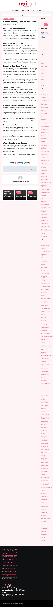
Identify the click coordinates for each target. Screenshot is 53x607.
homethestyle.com (44, 437)
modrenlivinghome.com (45, 527)
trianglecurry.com (44, 500)
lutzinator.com (43, 490)
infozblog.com (43, 172)
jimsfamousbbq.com (44, 92)
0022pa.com (43, 141)
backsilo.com (43, 343)
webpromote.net (44, 176)
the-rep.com (43, 135)
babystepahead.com (44, 371)
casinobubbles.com (44, 423)
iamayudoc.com (44, 452)
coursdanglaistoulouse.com (46, 100)
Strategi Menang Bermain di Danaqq (19, 22)
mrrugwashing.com (44, 337)
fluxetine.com (43, 195)
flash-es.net (43, 340)
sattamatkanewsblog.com (45, 358)
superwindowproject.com (45, 208)
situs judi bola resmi (10, 572)
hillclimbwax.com (44, 375)
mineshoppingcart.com (45, 415)
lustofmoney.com (44, 380)
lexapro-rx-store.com (45, 224)
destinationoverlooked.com (46, 373)
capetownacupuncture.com (46, 271)
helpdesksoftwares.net (45, 395)
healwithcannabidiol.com (45, 497)
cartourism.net (43, 216)
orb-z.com (43, 295)
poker (3, 550)
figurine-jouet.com (44, 519)
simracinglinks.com (44, 122)
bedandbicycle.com (44, 459)
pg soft (5, 553)
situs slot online (9, 578)
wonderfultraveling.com (45, 160)
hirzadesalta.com (44, 420)
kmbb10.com (43, 314)
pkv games (43, 69)
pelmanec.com (43, 248)
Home (13, 10)
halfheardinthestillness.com (46, 191)
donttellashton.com (44, 252)
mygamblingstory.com (45, 244)
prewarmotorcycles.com (45, 120)
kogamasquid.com (44, 229)
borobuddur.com (44, 440)
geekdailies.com (43, 530)
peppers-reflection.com (45, 383)
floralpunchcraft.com (44, 324)
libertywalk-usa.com (44, 94)
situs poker (43, 70)
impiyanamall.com (44, 426)
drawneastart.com (44, 465)
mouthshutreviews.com (45, 418)
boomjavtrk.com (44, 538)
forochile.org (43, 157)
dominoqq (42, 79)
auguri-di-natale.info (44, 103)
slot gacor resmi (5, 559)
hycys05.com (43, 307)
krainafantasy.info (44, 260)
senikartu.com (43, 263)
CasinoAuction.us (44, 201)
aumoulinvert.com (44, 205)
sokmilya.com (43, 535)
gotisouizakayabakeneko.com (46, 277)
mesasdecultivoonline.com (46, 298)
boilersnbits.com (44, 299)
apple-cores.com (44, 217)
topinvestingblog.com (45, 132)
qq (41, 81)
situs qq (42, 85)
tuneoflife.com (43, 384)
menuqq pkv (4, 549)
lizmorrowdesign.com (44, 496)
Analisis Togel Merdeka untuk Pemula (45, 40)
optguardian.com (44, 427)
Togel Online (38, 10)
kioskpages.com (44, 499)
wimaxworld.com (44, 163)
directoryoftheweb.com (45, 251)
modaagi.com (43, 147)
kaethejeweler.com (44, 506)
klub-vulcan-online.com (45, 477)
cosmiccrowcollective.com (46, 274)
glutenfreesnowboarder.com (46, 494)
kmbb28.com (43, 533)
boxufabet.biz (43, 516)
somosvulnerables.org (45, 483)
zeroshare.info (43, 142)
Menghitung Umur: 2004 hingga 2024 (45, 37)
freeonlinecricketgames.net (46, 164)
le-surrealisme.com (44, 125)
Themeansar (20, 603)
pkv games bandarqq (11, 561)
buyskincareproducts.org (45, 226)
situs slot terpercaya (9, 555)
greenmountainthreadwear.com (46, 355)
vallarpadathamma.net (45, 289)
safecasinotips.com (44, 468)
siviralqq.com (43, 345)
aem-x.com (43, 433)
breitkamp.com (43, 478)
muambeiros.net (44, 170)
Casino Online (18, 10)
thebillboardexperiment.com (46, 511)
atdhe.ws (42, 188)
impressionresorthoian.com (46, 346)
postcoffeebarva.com (45, 285)
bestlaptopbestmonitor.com (46, 182)
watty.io (42, 266)
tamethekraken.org (44, 489)
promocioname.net (44, 161)
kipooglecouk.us (44, 202)
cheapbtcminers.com (45, 449)
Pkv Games (23, 10)
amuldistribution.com (44, 439)
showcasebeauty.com (45, 126)
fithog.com (43, 180)
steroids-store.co (44, 177)
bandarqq (42, 76)
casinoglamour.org (44, 232)
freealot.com (43, 455)
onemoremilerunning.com (45, 308)
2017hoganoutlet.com (45, 247)
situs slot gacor (9, 556)
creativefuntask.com (44, 446)
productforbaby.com (44, 293)
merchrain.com (43, 531)
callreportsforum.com (45, 534)
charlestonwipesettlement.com (46, 362)
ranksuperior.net (44, 370)
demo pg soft (10, 571)
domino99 (7, 550)
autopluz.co (43, 111)
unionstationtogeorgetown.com (47, 450)
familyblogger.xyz (44, 474)
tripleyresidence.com (44, 480)
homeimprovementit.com (45, 398)
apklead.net (43, 540)
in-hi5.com (43, 258)
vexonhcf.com (43, 114)
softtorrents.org (44, 481)
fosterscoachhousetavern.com (46, 296)
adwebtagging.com (44, 368)
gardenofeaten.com (44, 305)
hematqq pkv (9, 575)
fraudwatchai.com (44, 431)
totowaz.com (43, 361)
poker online (14, 549)
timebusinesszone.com (45, 381)
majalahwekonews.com (45, 245)
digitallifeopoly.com (44, 421)
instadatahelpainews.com (45, 528)
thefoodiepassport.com (45, 207)
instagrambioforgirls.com (45, 311)
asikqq (42, 59)
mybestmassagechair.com (45, 192)
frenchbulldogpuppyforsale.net (46, 227)
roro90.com (43, 255)
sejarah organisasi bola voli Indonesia (45, 44)
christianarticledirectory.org (46, 235)
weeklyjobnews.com (44, 365)
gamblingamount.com (45, 374)
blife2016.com (43, 493)
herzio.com (43, 257)
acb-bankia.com (44, 339)
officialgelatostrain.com (45, 505)
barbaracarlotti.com (44, 220)
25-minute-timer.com (45, 445)
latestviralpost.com (44, 301)
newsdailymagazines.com (45, 401)
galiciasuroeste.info (44, 150)
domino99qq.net (44, 249)
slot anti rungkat (7, 558)
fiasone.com (43, 326)
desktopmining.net (44, 221)
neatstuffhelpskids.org (45, 154)
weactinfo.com (43, 317)
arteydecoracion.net (44, 179)
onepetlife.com (43, 509)
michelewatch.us (44, 104)
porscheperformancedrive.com (46, 487)
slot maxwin (10, 553)
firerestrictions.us (44, 167)
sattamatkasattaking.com (45, 508)
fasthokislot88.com (44, 467)
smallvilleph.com (44, 148)
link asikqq (42, 75)
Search (43, 18)
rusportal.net (43, 264)
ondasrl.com (43, 491)
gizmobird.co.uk (43, 97)
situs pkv (42, 67)
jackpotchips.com (44, 470)
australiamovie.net (44, 95)
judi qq (42, 61)
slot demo (42, 64)
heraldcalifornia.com (44, 461)
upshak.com (43, 342)
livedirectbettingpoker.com (46, 332)
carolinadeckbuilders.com (45, 131)
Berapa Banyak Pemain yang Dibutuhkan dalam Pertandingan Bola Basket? (45, 49)
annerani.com (43, 138)
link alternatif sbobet (12, 574)
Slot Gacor (33, 10)
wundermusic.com (44, 442)
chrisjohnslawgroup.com (45, 475)
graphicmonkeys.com (45, 462)
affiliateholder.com (44, 387)
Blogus (15, 603)
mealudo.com (43, 329)
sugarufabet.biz (43, 515)
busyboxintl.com (44, 282)
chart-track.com (44, 158)
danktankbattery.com (45, 327)
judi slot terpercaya (44, 66)
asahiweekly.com (44, 456)
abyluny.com (43, 537)
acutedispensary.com (45, 356)
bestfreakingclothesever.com (46, 348)
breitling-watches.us (44, 107)
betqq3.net (43, 198)
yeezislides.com (43, 404)
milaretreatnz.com (44, 145)
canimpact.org (43, 213)
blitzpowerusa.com (44, 304)
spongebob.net (43, 280)
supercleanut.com (44, 458)
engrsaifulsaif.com (44, 448)
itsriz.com (42, 268)
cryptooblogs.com (44, 434)
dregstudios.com (44, 152)
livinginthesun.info (44, 267)
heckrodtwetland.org (45, 189)
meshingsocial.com (44, 318)
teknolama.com (43, 292)
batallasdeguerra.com (45, 151)
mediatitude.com (44, 119)
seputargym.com (44, 424)
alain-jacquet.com (44, 276)
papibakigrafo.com (44, 210)
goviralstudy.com (44, 214)
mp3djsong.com (44, 98)
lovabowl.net (43, 396)
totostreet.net (43, 428)
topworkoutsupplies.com (45, 417)
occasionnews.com (44, 378)
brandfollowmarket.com (45, 364)
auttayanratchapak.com (45, 283)
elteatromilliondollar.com (45, 286)
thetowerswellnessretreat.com (46, 503)
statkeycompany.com (45, 129)
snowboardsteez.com (45, 310)
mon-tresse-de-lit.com (45, 513)
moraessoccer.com (44, 155)
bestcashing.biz (43, 166)
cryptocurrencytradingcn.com (46, 359)
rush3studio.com (44, 254)
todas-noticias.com (44, 261)
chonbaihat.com (44, 173)
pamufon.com (43, 486)
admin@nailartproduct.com (11, 24)
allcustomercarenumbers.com (46, 472)
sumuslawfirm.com (44, 352)
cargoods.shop (43, 270)
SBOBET (28, 10)
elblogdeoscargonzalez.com (46, 174)
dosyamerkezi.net (44, 123)
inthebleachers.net (44, 223)
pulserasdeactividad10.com (46, 218)
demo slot (11, 559)
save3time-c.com (44, 113)
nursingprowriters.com (45, 353)
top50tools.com (44, 133)
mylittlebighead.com (44, 453)
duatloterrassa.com (44, 484)
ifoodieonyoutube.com (45, 414)
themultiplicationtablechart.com (47, 230)
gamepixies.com (44, 464)
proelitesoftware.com (45, 471)
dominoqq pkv (43, 63)
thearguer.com (43, 320)
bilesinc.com (43, 144)
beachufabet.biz (44, 512)
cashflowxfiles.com (44, 312)
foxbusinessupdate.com (45, 333)
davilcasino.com (44, 430)
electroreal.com (43, 409)
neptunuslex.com (44, 101)
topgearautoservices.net (45, 518)
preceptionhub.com (44, 402)
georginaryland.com (44, 183)
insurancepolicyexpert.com (46, 128)
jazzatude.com (43, 139)
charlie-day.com (44, 330)
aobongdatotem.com (45, 405)
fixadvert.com (43, 110)
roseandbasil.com (44, 185)
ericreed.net (43, 194)
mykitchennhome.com (45, 204)
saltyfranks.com (44, 136)
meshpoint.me (43, 279)
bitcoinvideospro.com (45, 273)
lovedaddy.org (43, 334)
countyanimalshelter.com (45, 367)
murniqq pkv (4, 575)
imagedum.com (43, 502)
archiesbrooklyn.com (44, 169)
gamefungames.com (44, 443)
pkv (41, 60)
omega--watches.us (44, 106)
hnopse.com (43, 377)
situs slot (15, 559)
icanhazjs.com (43, 211)
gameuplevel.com (44, 436)
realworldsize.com (44, 290)
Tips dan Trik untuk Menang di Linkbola (44, 33)
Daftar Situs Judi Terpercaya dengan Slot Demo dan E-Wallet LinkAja (13, 590)
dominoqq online (44, 72)
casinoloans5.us (44, 199)
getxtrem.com (43, 315)
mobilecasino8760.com (45, 196)
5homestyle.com (44, 236)
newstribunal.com (44, 399)
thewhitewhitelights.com (45, 186)
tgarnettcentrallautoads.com (46, 109)
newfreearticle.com (44, 302)
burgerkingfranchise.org (45, 288)
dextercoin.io (43, 233)
